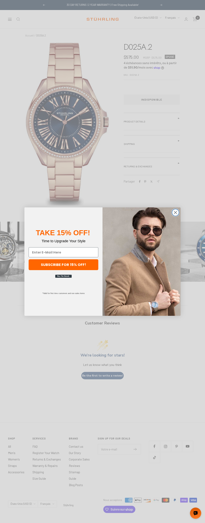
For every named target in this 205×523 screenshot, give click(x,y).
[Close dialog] (175, 212)
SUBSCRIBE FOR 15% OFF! (63, 264)
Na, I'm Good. (63, 276)
